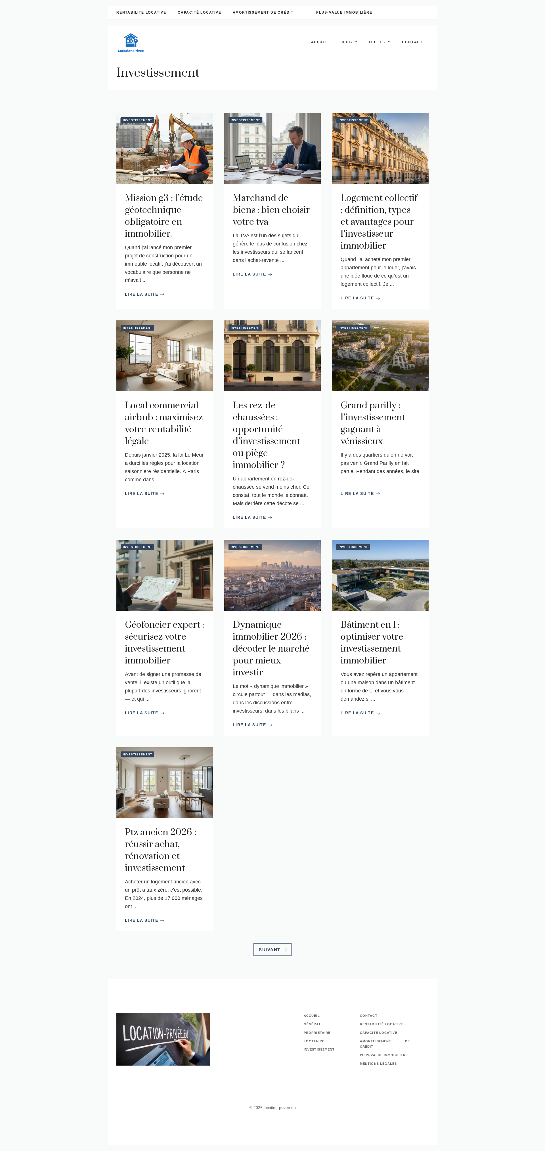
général (312, 1024)
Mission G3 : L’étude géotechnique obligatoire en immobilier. (164, 216)
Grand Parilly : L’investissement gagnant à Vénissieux (373, 423)
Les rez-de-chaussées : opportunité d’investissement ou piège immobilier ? (266, 435)
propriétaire (317, 1032)
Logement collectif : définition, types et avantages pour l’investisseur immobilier (379, 222)
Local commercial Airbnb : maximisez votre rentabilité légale (164, 423)
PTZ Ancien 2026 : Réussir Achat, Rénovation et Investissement (160, 850)
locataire (314, 1041)
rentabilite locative (141, 12)
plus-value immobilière (344, 12)
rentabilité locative (381, 1024)
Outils (377, 42)
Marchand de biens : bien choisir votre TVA (271, 210)
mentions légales (378, 1063)
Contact (412, 42)
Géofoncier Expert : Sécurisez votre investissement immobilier (164, 643)
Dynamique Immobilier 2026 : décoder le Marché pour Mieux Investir (271, 649)
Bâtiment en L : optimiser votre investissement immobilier (372, 643)
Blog (346, 42)
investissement (319, 1049)
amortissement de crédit (263, 12)
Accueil (320, 42)
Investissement (137, 120)
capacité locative (199, 12)
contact (369, 1015)
